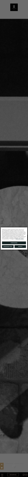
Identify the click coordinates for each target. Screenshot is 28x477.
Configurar (14, 242)
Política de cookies (19, 238)
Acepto (20, 246)
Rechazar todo (7, 246)
